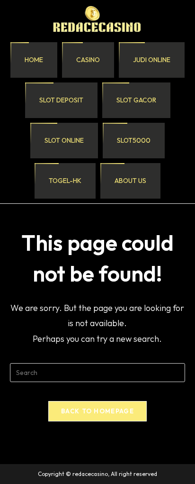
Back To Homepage (97, 411)
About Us (130, 180)
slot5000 (134, 140)
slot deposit (61, 100)
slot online (64, 140)
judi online (151, 59)
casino (88, 59)
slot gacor (136, 100)
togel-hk (65, 180)
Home (34, 59)
